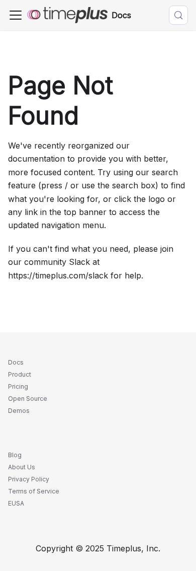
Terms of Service (33, 491)
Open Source (27, 398)
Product (19, 374)
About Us (21, 467)
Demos (19, 410)
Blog (15, 455)
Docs (16, 362)
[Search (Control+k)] (178, 15)
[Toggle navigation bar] (15, 15)
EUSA (16, 503)
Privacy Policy (28, 479)
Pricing (18, 386)
